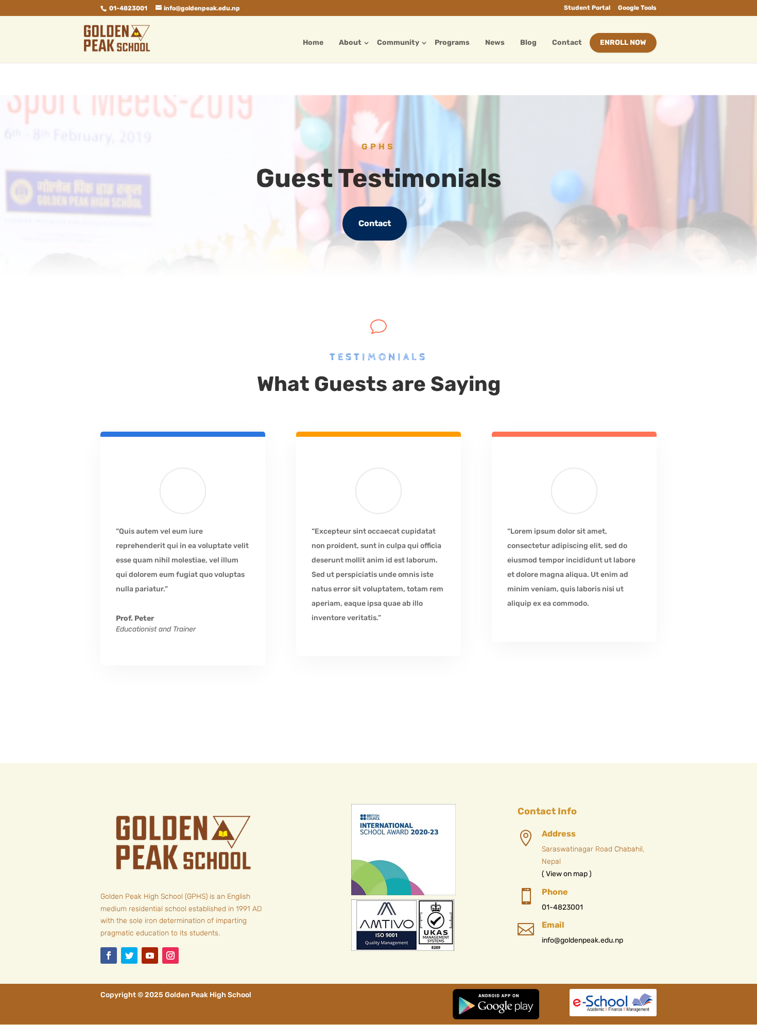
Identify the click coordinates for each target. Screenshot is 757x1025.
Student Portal (587, 8)
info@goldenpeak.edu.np (582, 940)
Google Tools (637, 8)
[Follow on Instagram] (170, 955)
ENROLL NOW (623, 42)
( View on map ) (567, 873)
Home (313, 42)
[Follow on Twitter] (129, 955)
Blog (528, 42)
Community (398, 42)
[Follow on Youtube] (150, 955)
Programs (452, 42)
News (495, 42)
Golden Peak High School (208, 994)
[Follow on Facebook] (108, 955)
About (350, 42)
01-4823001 (128, 8)
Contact (567, 42)
